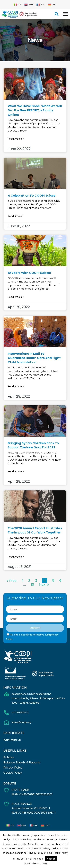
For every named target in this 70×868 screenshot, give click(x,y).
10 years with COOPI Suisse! (29, 273)
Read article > (16, 139)
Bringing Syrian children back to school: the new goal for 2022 (33, 445)
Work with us (12, 739)
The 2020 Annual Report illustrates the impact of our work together (35, 530)
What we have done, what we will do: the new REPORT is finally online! (35, 110)
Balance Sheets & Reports (21, 762)
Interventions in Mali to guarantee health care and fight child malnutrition (34, 357)
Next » (44, 584)
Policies (8, 757)
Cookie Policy (12, 772)
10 (32, 584)
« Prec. (12, 580)
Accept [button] (51, 858)
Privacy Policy (12, 767)
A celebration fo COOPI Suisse (31, 195)
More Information (35, 863)
